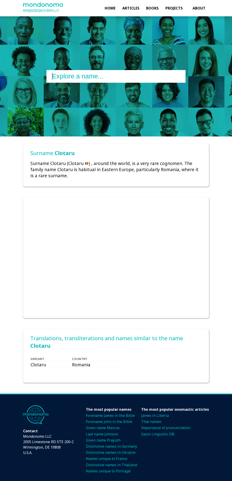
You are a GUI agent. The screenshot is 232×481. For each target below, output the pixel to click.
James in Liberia (155, 415)
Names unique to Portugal (108, 471)
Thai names (151, 421)
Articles (130, 8)
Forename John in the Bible (109, 421)
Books (152, 8)
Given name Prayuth (103, 440)
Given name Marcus (103, 427)
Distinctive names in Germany (111, 446)
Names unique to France (106, 458)
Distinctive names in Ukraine (110, 452)
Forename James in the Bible (110, 415)
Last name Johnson (102, 434)
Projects (174, 8)
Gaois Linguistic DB (157, 434)
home (110, 8)
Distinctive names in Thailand (111, 464)
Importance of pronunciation (165, 427)
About (199, 8)
